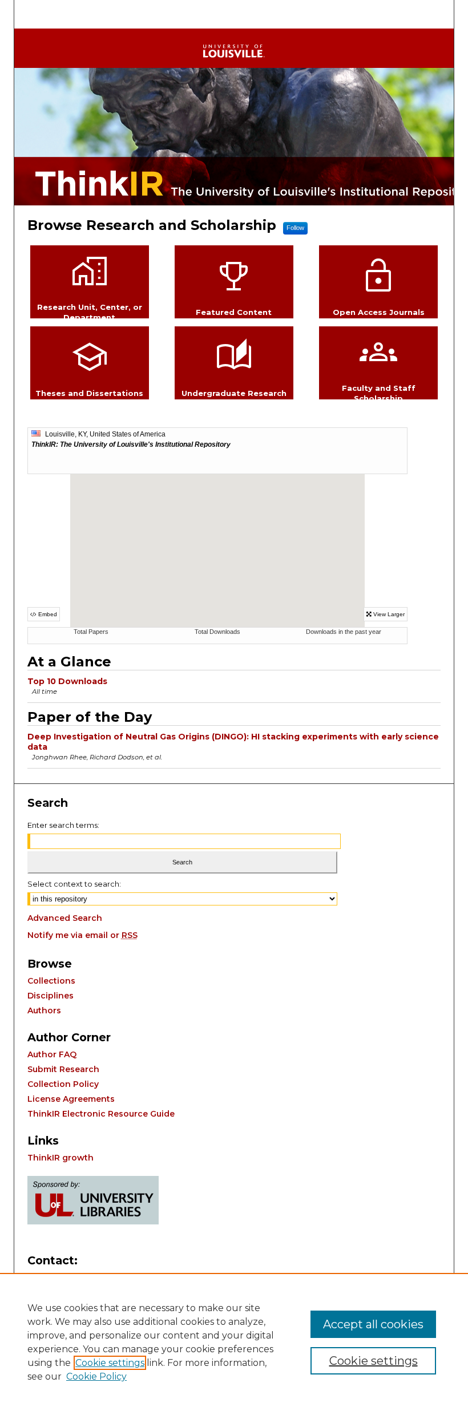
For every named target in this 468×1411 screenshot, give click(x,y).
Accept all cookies (373, 1324)
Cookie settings (109, 1362)
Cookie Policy (96, 1376)
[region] (234, 1342)
